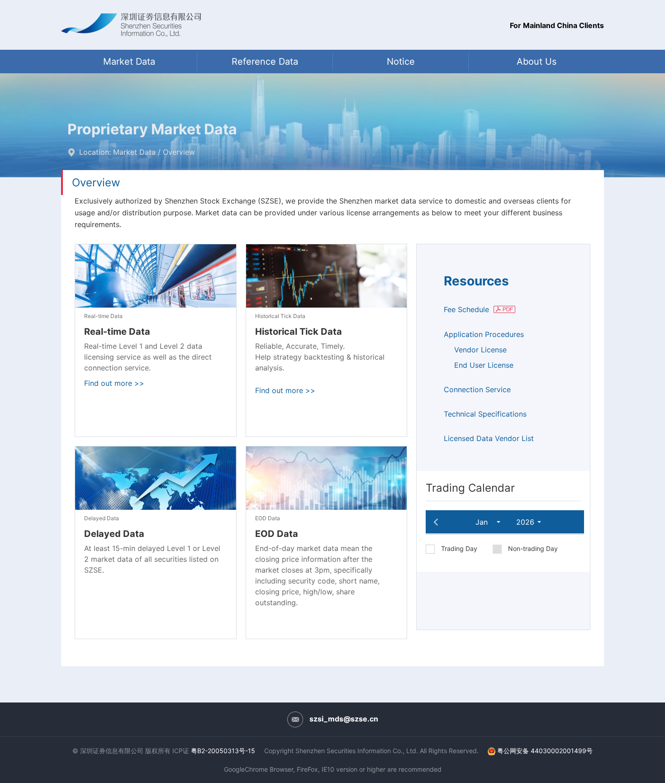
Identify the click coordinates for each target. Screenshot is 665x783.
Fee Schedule (467, 309)
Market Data (129, 61)
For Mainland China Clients (557, 25)
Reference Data (265, 61)
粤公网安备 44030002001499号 (545, 751)
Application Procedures (484, 334)
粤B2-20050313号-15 (223, 751)
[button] (488, 522)
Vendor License (480, 349)
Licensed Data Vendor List (489, 438)
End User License (483, 365)
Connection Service (477, 389)
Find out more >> (114, 383)
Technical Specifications (485, 413)
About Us (536, 61)
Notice (401, 61)
